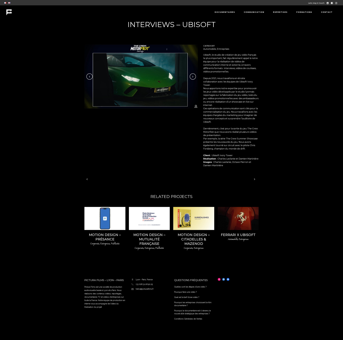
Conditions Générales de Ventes (188, 319)
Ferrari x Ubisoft (238, 235)
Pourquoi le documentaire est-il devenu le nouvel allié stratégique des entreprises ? (192, 312)
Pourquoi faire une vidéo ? (185, 292)
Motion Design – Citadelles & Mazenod (194, 239)
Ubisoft (207, 55)
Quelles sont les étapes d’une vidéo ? (190, 287)
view (105, 218)
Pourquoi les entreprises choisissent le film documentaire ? (192, 303)
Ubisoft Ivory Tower (222, 155)
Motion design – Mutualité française (149, 239)
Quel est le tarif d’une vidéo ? (186, 297)
